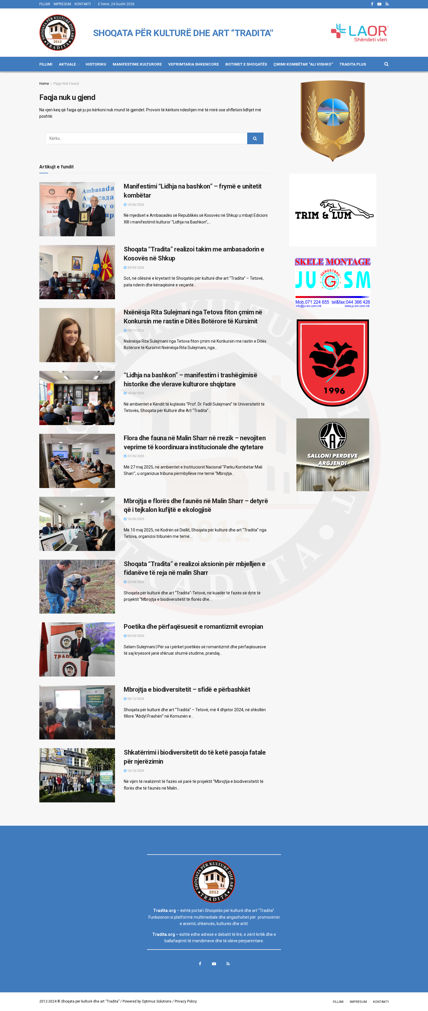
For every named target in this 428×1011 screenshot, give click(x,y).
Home (44, 84)
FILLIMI (44, 4)
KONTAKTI (83, 4)
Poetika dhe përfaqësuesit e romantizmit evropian (193, 626)
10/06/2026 (135, 205)
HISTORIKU (96, 64)
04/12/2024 (135, 699)
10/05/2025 (135, 519)
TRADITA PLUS (352, 64)
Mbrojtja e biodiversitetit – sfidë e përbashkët (187, 689)
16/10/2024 (135, 771)
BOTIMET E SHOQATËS (246, 64)
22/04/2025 (135, 582)
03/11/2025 (135, 330)
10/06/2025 (135, 393)
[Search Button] (255, 138)
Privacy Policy (186, 1001)
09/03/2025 (135, 636)
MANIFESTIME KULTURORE (137, 64)
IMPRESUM (62, 4)
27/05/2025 (135, 456)
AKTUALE (67, 64)
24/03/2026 (135, 268)
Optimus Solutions (156, 1001)
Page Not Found (66, 84)
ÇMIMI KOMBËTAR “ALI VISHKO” (303, 64)
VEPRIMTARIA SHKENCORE (193, 64)
